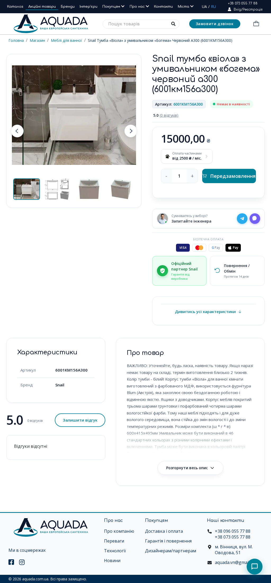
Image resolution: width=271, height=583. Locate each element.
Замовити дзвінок (215, 23)
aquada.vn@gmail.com (237, 562)
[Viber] (255, 218)
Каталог (15, 6)
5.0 (165, 115)
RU (213, 6)
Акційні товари (42, 6)
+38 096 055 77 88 (232, 531)
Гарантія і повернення (168, 541)
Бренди (68, 6)
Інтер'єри (88, 6)
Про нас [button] (138, 6)
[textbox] (141, 24)
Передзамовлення (233, 176)
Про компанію (119, 531)
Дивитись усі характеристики (205, 311)
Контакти (163, 6)
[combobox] (141, 24)
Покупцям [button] (111, 6)
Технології (115, 551)
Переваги (114, 541)
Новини (112, 560)
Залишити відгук (80, 420)
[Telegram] (242, 218)
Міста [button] (184, 6)
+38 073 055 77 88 (243, 3)
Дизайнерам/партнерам (170, 551)
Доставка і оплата (164, 531)
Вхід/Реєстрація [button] (248, 9)
